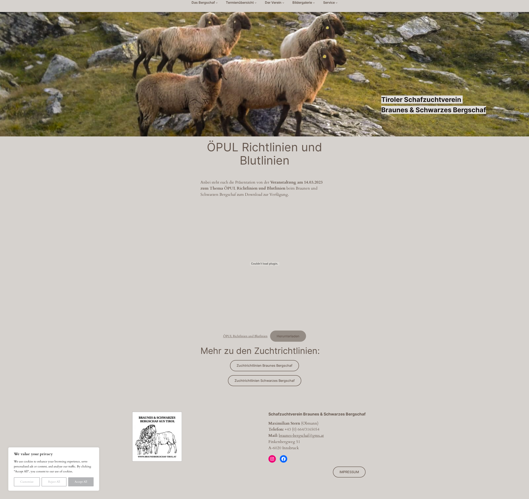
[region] (53, 469)
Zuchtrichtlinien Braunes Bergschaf (264, 365)
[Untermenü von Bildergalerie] (314, 3)
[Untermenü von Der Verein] (283, 3)
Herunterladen (288, 336)
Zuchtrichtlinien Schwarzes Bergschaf (265, 380)
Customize (26, 482)
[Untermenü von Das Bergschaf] (217, 3)
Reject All (54, 482)
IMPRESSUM (349, 472)
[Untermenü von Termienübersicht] (256, 3)
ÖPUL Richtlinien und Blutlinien (245, 336)
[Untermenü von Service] (337, 3)
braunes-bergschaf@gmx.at (301, 435)
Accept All (81, 482)
